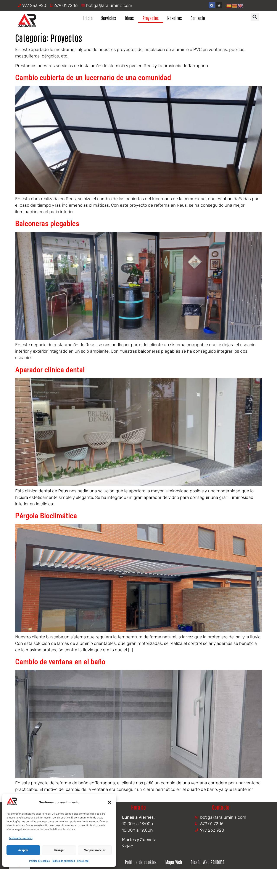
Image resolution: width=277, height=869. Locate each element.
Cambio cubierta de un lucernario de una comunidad (93, 77)
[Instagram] (219, 5)
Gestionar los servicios (20, 838)
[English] (240, 5)
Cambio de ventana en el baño (60, 661)
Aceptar (23, 850)
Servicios (108, 18)
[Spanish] (229, 5)
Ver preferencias (95, 850)
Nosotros (174, 18)
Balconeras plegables (47, 223)
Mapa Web (173, 862)
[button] (109, 802)
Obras (129, 18)
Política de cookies (39, 861)
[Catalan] (235, 5)
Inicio (88, 18)
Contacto (197, 18)
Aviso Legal (83, 861)
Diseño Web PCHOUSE (207, 862)
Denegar (59, 850)
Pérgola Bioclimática (46, 515)
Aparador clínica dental (50, 369)
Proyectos (151, 18)
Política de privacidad (63, 861)
